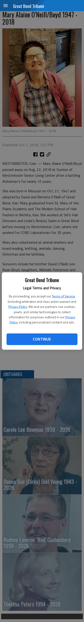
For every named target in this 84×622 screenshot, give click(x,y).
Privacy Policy (17, 306)
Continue (42, 339)
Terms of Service (63, 296)
